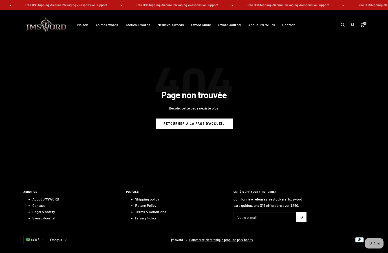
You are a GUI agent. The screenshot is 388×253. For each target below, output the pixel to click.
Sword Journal (229, 25)
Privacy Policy (146, 218)
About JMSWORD (261, 25)
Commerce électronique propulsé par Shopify (221, 240)
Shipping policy (147, 199)
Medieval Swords (170, 25)
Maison (82, 25)
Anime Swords (106, 25)
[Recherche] (342, 25)
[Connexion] (352, 25)
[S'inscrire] (301, 217)
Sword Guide (201, 25)
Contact (288, 25)
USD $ (35, 240)
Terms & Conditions (150, 212)
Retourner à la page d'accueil (194, 123)
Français (56, 240)
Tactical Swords (137, 25)
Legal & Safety (43, 212)
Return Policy (145, 205)
